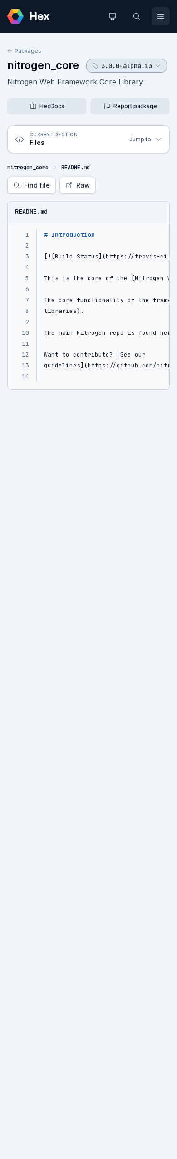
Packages (28, 50)
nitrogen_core (43, 65)
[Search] (137, 16)
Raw (83, 185)
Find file (37, 185)
